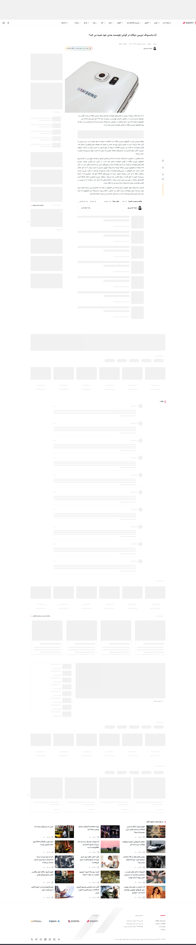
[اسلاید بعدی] (28, 221)
